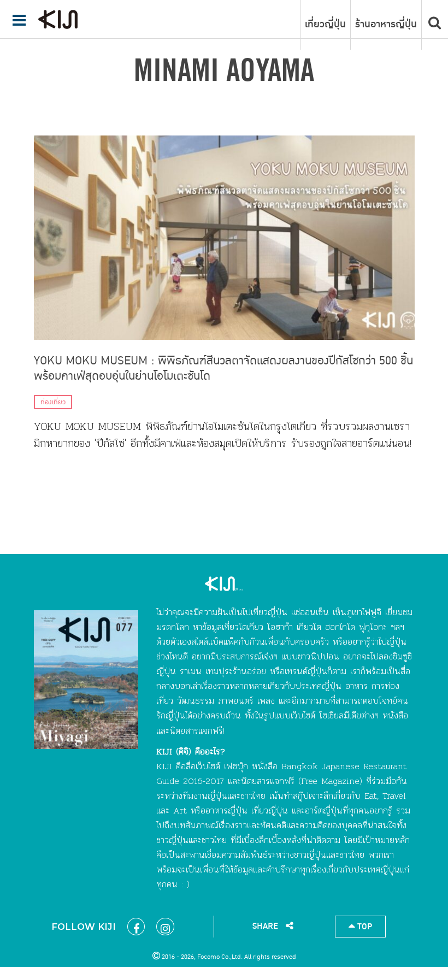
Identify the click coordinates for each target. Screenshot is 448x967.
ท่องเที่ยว (53, 402)
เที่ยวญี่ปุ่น (325, 24)
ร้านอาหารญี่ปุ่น (386, 24)
